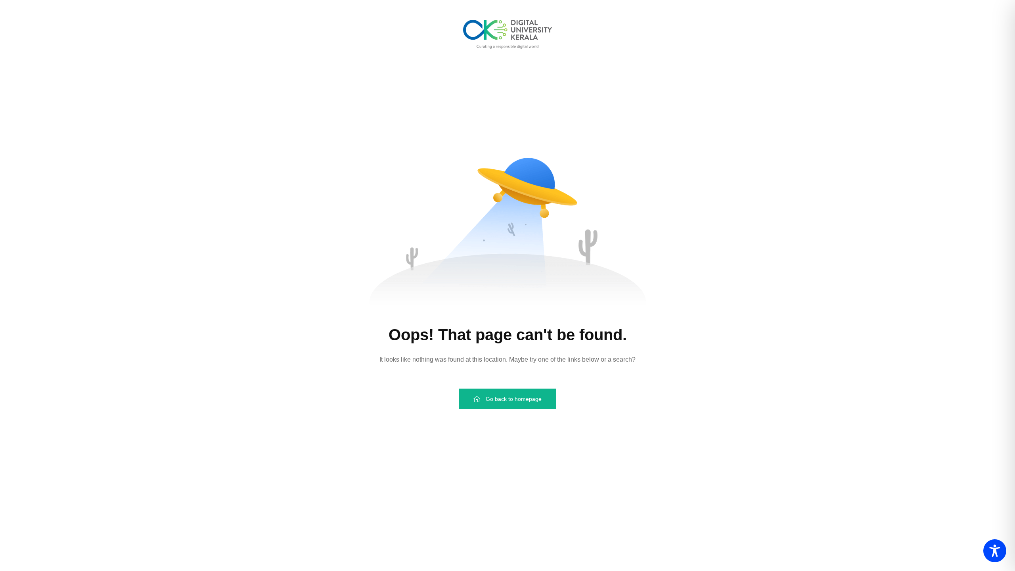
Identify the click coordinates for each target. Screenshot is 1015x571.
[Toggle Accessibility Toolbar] (994, 550)
